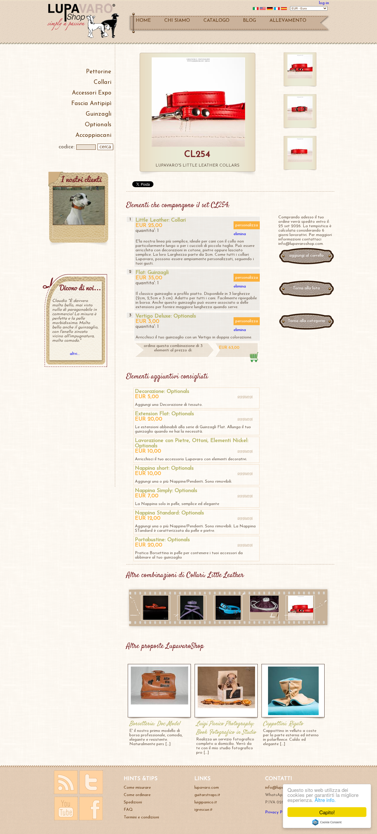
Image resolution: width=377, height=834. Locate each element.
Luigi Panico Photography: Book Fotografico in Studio (226, 728)
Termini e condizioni (141, 817)
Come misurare (137, 787)
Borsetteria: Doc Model (154, 724)
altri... (75, 354)
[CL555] (228, 619)
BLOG (249, 20)
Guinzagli (98, 114)
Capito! (327, 812)
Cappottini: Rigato (283, 724)
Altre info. (325, 799)
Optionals (98, 125)
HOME (143, 20)
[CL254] (300, 619)
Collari (102, 82)
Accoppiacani (93, 135)
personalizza (246, 225)
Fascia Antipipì (91, 104)
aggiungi (245, 396)
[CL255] (264, 611)
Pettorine (98, 72)
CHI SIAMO (177, 20)
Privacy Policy (278, 812)
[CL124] (191, 619)
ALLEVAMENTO (287, 20)
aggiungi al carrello (306, 255)
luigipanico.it (205, 802)
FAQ (128, 810)
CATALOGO (216, 20)
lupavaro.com (206, 787)
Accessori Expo (91, 93)
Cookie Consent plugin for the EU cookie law (327, 822)
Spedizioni (133, 802)
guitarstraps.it (207, 795)
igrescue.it (203, 810)
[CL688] (155, 619)
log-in (324, 3)
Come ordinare (137, 795)
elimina (240, 234)
